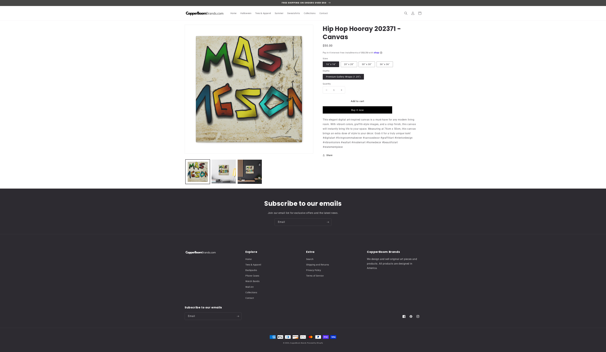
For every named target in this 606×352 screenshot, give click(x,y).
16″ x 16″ (331, 64)
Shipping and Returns (317, 264)
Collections (251, 292)
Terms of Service (315, 275)
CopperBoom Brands (298, 343)
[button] (405, 13)
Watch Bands (252, 281)
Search (310, 259)
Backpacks (251, 270)
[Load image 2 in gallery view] (223, 171)
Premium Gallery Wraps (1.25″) (343, 76)
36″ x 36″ (385, 64)
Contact (249, 298)
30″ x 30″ (367, 64)
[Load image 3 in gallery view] (250, 171)
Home (248, 259)
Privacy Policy (313, 270)
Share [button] (329, 155)
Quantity (327, 84)
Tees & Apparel (253, 264)
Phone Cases (252, 275)
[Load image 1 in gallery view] (197, 171)
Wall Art (249, 287)
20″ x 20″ (349, 64)
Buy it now (357, 110)
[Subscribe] (327, 222)
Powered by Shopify (315, 343)
